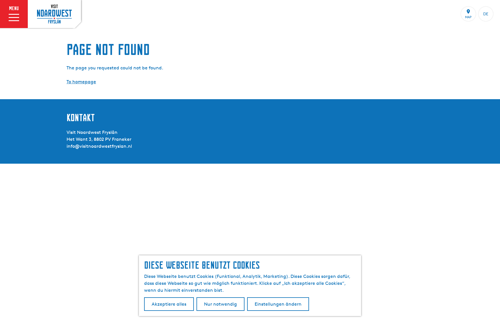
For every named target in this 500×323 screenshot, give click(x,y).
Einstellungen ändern (278, 304)
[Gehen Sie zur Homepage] (54, 14)
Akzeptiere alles (169, 304)
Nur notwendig (220, 304)
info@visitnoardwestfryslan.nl (99, 146)
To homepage (81, 81)
